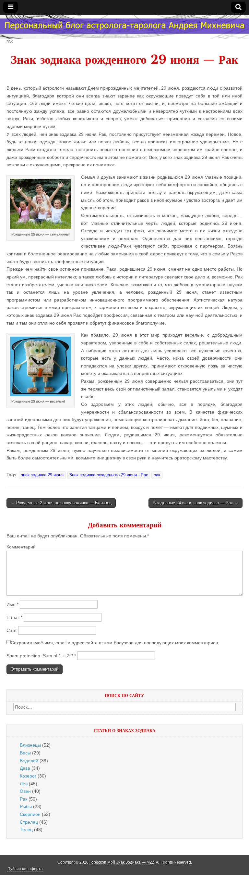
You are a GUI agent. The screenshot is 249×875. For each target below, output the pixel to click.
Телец (26, 829)
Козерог (28, 775)
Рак (9, 41)
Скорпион (30, 814)
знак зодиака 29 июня (42, 475)
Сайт (11, 630)
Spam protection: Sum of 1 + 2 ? (39, 655)
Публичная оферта (25, 869)
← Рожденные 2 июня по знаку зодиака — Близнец (61, 502)
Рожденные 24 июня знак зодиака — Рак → (195, 502)
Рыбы (26, 806)
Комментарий (21, 546)
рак (157, 475)
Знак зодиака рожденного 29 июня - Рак (108, 475)
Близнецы (30, 745)
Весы (25, 752)
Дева (25, 768)
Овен (25, 791)
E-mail (14, 617)
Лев (24, 783)
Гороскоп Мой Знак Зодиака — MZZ (121, 862)
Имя (12, 604)
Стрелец (29, 822)
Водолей (29, 760)
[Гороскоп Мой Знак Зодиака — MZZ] (124, 27)
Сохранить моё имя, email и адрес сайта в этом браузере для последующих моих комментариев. (115, 642)
